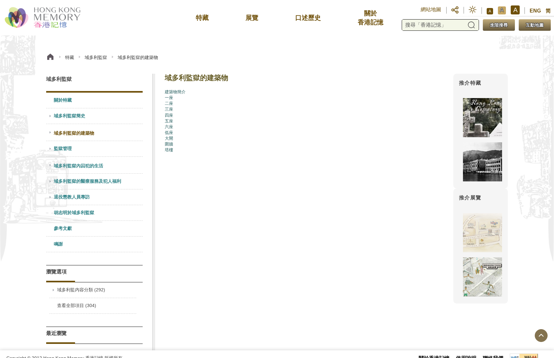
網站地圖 (431, 9)
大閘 (169, 138)
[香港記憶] (43, 17)
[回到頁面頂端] (541, 335)
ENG (535, 10)
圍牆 (169, 144)
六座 (169, 126)
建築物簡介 (175, 91)
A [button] (490, 11)
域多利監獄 (96, 57)
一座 (169, 97)
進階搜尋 (499, 25)
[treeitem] (94, 100)
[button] (455, 9)
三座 (169, 109)
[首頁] (50, 57)
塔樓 (169, 149)
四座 (169, 115)
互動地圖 (535, 25)
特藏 (69, 57)
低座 (169, 132)
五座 (169, 121)
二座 (169, 103)
